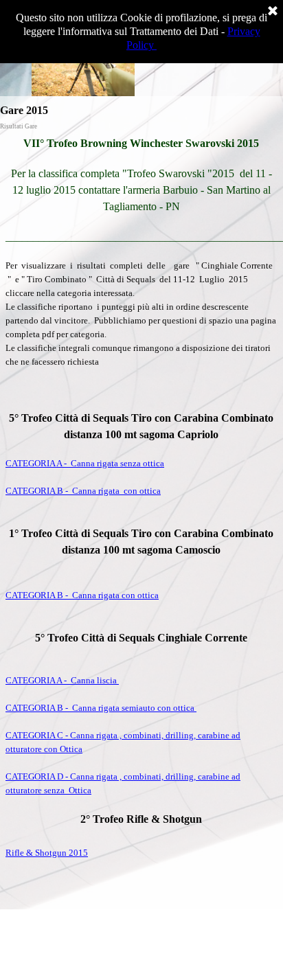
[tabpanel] (141, 518)
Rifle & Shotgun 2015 (46, 853)
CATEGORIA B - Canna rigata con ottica (83, 491)
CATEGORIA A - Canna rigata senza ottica (84, 463)
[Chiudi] (273, 11)
